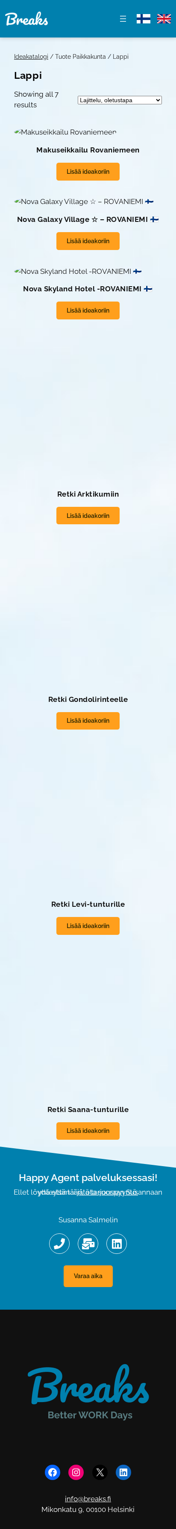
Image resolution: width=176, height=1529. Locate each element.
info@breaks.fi (88, 1499)
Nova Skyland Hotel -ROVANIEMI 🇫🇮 (88, 289)
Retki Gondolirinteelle (88, 699)
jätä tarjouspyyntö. (107, 1192)
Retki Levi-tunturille (88, 904)
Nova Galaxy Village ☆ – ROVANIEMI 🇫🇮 (88, 219)
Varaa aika (88, 1275)
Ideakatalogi (31, 56)
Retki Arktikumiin (88, 494)
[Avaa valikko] (123, 19)
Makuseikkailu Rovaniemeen (88, 150)
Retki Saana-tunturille (88, 1109)
